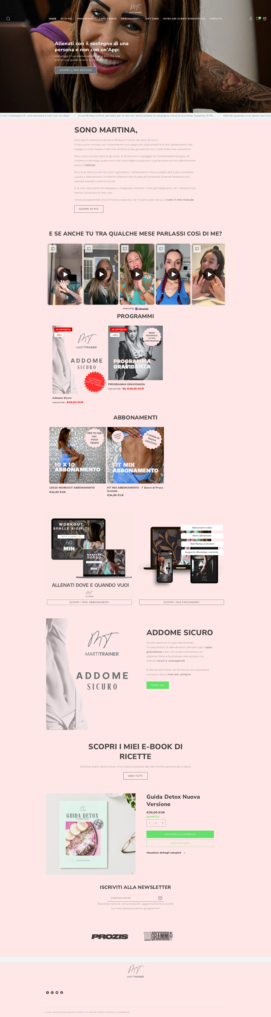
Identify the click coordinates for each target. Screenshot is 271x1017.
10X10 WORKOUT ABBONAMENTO (77, 455)
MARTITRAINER (59, 1012)
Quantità (152, 816)
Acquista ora (180, 843)
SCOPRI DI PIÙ (89, 208)
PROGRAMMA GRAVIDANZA (135, 353)
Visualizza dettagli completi (164, 852)
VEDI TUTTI (135, 775)
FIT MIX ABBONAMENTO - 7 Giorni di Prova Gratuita (135, 455)
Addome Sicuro (79, 360)
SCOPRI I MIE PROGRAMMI (181, 602)
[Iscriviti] (160, 898)
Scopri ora (157, 685)
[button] (8, 18)
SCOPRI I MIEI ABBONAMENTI (89, 602)
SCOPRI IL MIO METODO (75, 70)
